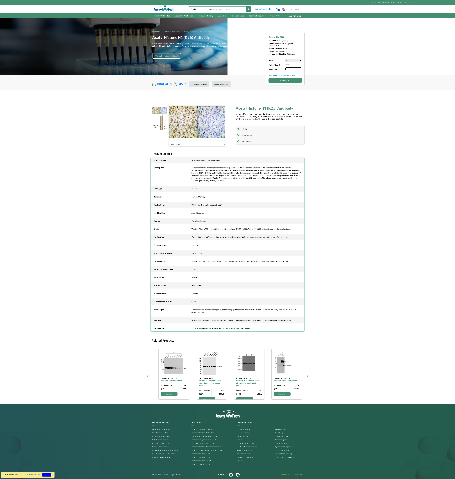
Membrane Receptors (282, 429)
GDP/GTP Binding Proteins (245, 443)
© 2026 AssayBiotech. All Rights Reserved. (167, 475)
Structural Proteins (281, 443)
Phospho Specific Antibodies (161, 433)
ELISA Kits (222, 16)
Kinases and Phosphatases (246, 457)
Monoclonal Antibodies (159, 447)
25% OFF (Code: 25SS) (221, 84)
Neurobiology (279, 433)
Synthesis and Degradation (284, 447)
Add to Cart (169, 399)
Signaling (239, 461)
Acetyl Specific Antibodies (160, 443)
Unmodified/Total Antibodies (161, 429)
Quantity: (273, 69)
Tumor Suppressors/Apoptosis (285, 457)
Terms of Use (285, 475)
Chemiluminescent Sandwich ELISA (202, 443)
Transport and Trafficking (283, 454)
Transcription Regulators (199, 84)
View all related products (166, 56)
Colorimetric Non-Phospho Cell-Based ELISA (205, 433)
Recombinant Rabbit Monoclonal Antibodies (166, 450)
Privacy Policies (33, 474)
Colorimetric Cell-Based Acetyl (201, 461)
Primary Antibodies (162, 16)
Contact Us (275, 16)
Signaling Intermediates (283, 436)
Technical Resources (257, 16)
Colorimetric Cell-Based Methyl (201, 454)
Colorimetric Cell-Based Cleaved (201, 457)
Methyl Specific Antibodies (160, 440)
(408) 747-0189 (294, 16)
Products (156, 31)
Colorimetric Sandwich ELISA (200, 464)
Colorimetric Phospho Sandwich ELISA (203, 440)
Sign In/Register (261, 9)
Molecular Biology (205, 16)
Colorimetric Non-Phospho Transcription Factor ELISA (208, 447)
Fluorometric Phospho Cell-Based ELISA (204, 436)
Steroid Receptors (281, 440)
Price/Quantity (275, 65)
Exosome (240, 440)
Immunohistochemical (244, 454)
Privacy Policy (298, 475)
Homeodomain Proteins (244, 450)
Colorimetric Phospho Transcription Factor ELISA (207, 450)
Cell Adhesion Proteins (244, 429)
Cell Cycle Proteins (243, 433)
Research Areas (237, 16)
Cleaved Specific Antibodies (161, 436)
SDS (181, 84)
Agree (46, 475)
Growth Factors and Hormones (247, 447)
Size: (271, 60)
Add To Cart (285, 80)
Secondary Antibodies (184, 16)
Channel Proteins (242, 436)
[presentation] (147, 374)
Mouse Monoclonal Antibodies (162, 457)
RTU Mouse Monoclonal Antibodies (163, 454)
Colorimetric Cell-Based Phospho (201, 429)
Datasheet (162, 84)
